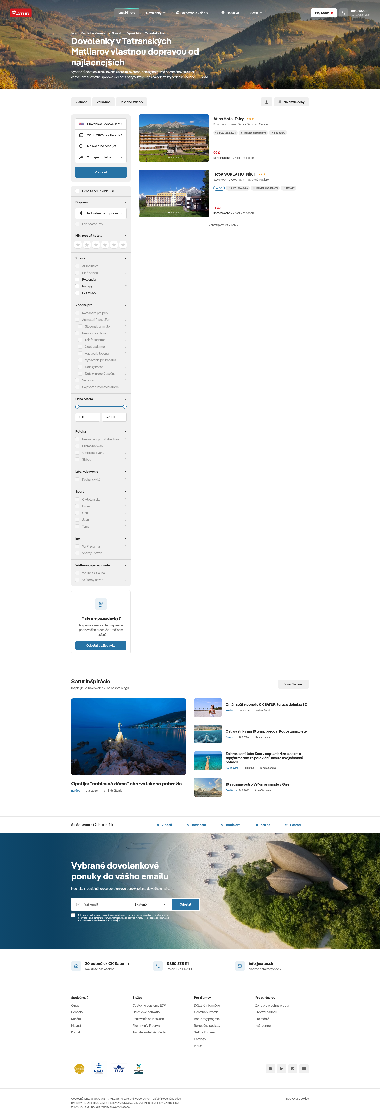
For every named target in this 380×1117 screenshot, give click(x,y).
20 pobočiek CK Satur (104, 963)
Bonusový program (207, 1019)
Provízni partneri (266, 1012)
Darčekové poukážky (146, 1012)
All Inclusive (90, 266)
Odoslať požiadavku (100, 645)
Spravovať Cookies (297, 1098)
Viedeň (166, 825)
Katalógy (200, 1039)
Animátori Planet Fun (96, 320)
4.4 (220, 187)
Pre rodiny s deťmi (94, 333)
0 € (81, 417)
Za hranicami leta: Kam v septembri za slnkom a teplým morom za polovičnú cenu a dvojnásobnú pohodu (264, 757)
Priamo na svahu (93, 446)
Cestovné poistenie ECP (149, 1005)
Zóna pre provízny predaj (272, 1005)
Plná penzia (90, 273)
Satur (254, 13)
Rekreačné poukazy (207, 1026)
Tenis (85, 526)
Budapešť (198, 825)
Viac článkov (293, 684)
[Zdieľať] (266, 101)
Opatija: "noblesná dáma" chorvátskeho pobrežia (126, 783)
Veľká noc (104, 102)
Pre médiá (262, 1019)
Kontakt (76, 1032)
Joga (85, 520)
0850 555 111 (178, 963)
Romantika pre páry (95, 313)
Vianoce (81, 102)
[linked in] (281, 1068)
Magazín (77, 1026)
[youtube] (304, 1068)
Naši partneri (263, 1026)
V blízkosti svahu (93, 453)
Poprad (295, 825)
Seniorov (88, 380)
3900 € (111, 417)
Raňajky (87, 286)
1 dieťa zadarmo (95, 340)
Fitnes (86, 506)
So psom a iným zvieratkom (100, 387)
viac (205, 77)
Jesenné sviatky (131, 102)
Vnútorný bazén (92, 580)
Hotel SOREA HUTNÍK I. (234, 174)
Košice (265, 825)
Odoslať (185, 904)
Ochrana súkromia (206, 1012)
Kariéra (76, 1019)
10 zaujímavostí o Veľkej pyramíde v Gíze (257, 784)
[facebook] (270, 1068)
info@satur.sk (261, 963)
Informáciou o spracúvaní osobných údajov (99, 920)
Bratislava (233, 825)
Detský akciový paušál (100, 374)
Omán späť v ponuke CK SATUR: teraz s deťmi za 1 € (266, 704)
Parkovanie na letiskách (148, 1019)
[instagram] (292, 1068)
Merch (198, 1046)
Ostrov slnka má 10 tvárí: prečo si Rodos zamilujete (266, 731)
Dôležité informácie (207, 1005)
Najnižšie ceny (294, 102)
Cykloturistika (91, 499)
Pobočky (77, 1012)
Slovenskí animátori (98, 326)
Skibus (86, 459)
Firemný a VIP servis (146, 1026)
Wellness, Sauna (93, 573)
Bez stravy (89, 293)
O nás (75, 1005)
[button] (101, 123)
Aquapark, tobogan (97, 353)
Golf (85, 513)
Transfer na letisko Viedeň (150, 1032)
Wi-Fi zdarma (91, 546)
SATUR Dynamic (205, 1032)
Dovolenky (154, 13)
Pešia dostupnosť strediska (100, 439)
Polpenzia (89, 279)
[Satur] (21, 13)
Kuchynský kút (91, 479)
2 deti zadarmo (95, 347)
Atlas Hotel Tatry (228, 118)
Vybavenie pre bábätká (100, 360)
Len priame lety (92, 224)
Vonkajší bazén (92, 553)
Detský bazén (94, 367)
